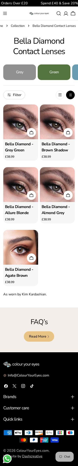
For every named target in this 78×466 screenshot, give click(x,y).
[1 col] (60, 95)
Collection (18, 26)
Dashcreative (32, 456)
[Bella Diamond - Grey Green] (20, 121)
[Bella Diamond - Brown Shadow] (57, 121)
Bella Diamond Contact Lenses (54, 26)
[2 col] (70, 95)
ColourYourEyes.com (32, 450)
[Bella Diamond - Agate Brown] (20, 247)
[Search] (58, 13)
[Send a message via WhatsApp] (7, 459)
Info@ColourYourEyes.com (28, 375)
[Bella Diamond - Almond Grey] (57, 184)
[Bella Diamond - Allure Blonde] (20, 184)
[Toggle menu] (5, 13)
